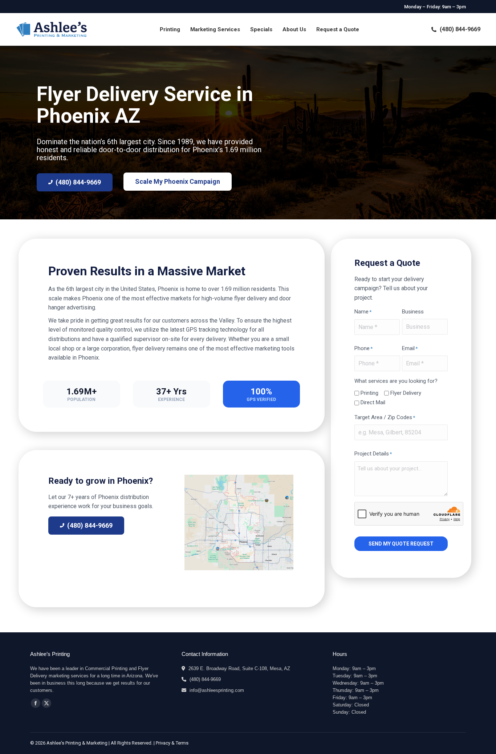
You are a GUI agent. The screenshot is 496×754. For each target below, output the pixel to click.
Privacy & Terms (172, 743)
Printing (369, 393)
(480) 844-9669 (460, 29)
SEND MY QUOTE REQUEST (401, 544)
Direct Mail (373, 402)
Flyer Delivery (405, 393)
